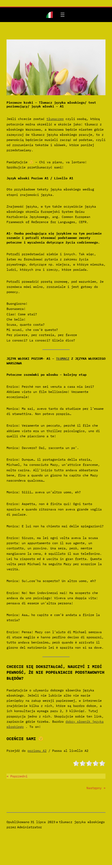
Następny (94, 788)
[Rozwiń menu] (62, 14)
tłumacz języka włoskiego (82, 822)
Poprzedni (18, 776)
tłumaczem (55, 119)
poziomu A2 (36, 751)
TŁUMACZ (62, 358)
